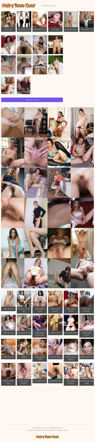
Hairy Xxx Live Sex (32, 100)
